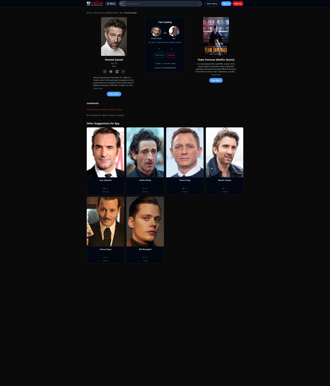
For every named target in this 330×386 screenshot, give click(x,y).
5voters (224, 192)
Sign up (237, 4)
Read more (97, 88)
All (121, 4)
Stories (89, 13)
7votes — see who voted (165, 63)
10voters (145, 192)
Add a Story (212, 4)
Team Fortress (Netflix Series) (106, 13)
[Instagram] (104, 71)
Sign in (226, 4)
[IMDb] (117, 71)
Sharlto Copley (224, 180)
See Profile (114, 94)
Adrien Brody (145, 180)
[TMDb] (123, 71)
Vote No (171, 55)
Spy (121, 13)
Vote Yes (159, 55)
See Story (216, 80)
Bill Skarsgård (145, 249)
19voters (105, 192)
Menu (112, 4)
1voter (145, 261)
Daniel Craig (185, 180)
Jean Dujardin (105, 180)
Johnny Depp (105, 249)
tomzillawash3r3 (170, 68)
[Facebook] (110, 71)
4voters (105, 261)
